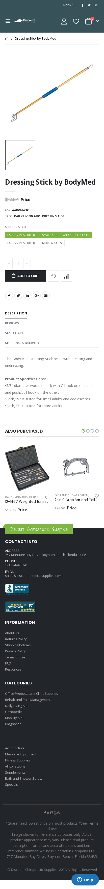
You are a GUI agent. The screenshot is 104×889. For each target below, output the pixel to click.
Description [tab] (16, 313)
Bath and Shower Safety (71, 495)
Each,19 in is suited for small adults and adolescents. (48, 235)
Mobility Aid (13, 717)
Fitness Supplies (17, 760)
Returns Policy (16, 639)
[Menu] (8, 21)
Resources (13, 669)
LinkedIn (27, 295)
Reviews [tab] (12, 323)
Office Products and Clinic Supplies (31, 693)
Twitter (18, 295)
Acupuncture (14, 748)
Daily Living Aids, (28, 216)
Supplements (15, 772)
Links (67, 5)
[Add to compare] (66, 276)
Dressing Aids (53, 216)
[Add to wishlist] (53, 276)
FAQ (8, 663)
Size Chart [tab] (14, 333)
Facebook (9, 295)
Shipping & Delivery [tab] (22, 342)
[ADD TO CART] (41, 453)
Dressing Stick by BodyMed (50, 182)
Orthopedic (13, 711)
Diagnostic (13, 724)
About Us (12, 633)
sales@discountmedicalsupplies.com (33, 575)
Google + (37, 295)
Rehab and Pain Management (28, 699)
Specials (11, 784)
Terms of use (15, 657)
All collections (15, 766)
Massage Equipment (20, 754)
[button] (83, 431)
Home (7, 38)
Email (46, 295)
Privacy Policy (15, 651)
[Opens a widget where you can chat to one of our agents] (85, 880)
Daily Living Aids (16, 497)
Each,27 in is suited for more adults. (34, 243)
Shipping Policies (18, 645)
